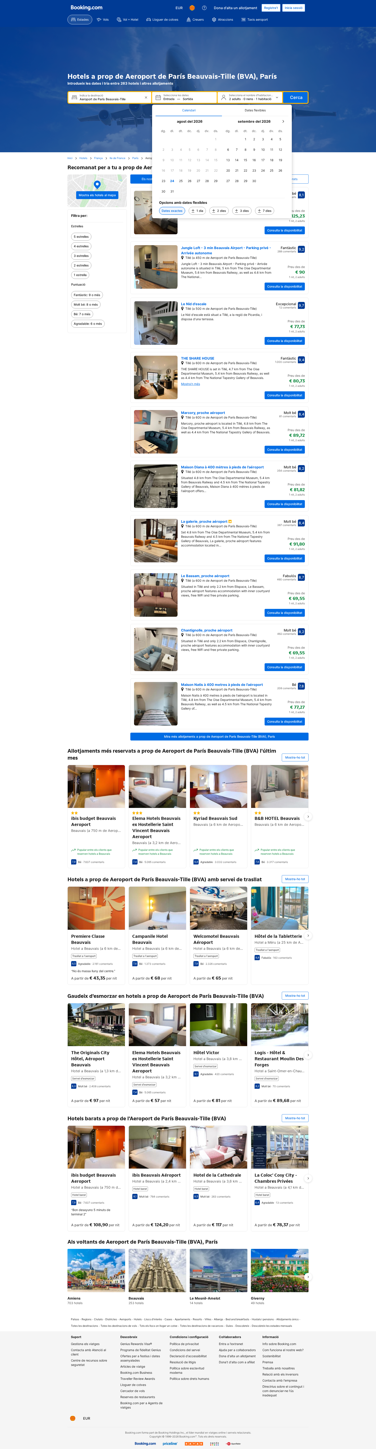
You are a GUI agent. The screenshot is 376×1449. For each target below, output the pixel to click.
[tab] (189, 110)
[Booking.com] (86, 7)
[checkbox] (216, 139)
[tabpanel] (222, 167)
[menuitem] (79, 19)
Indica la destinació (91, 95)
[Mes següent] (283, 121)
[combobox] (110, 99)
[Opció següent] (308, 817)
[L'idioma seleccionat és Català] (192, 8)
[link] (97, 237)
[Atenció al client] (204, 8)
